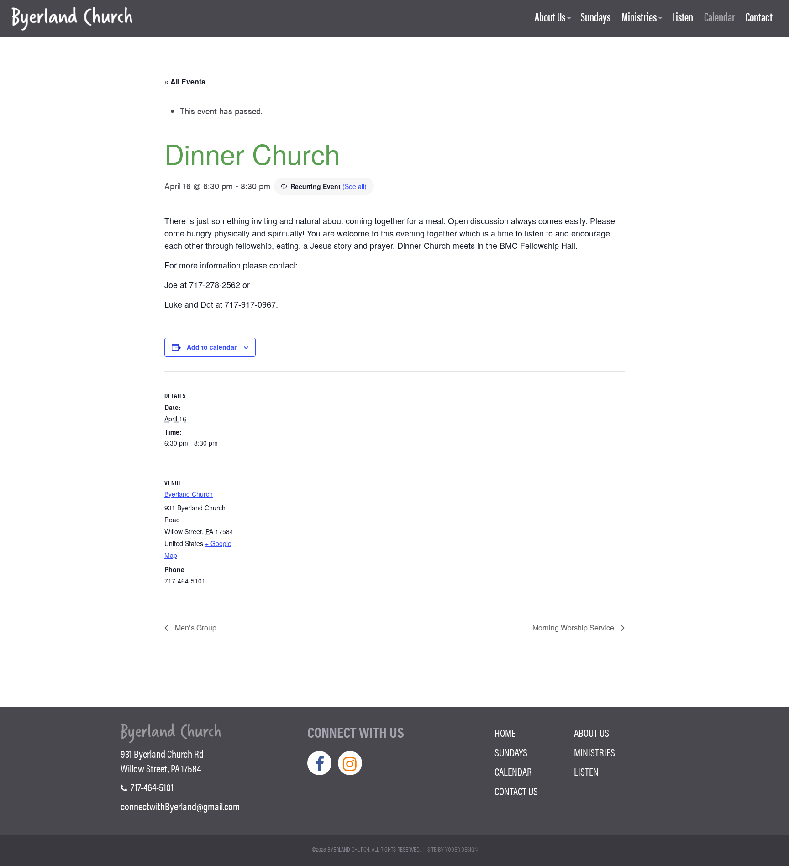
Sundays (595, 17)
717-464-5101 (151, 787)
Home (504, 732)
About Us (550, 17)
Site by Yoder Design (452, 849)
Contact (759, 17)
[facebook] (319, 763)
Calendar (719, 17)
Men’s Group (194, 627)
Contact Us (516, 791)
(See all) (354, 186)
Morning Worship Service (574, 627)
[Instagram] (350, 763)
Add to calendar (212, 347)
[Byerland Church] (71, 19)
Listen (682, 17)
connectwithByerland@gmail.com (180, 806)
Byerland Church (188, 494)
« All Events (184, 81)
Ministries (639, 17)
